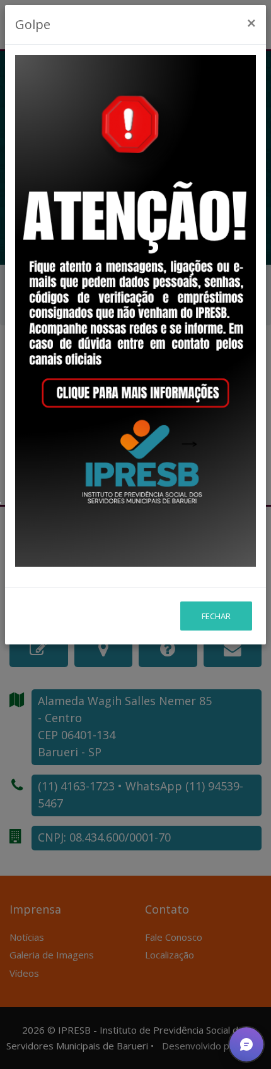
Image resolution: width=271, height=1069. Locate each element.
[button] (246, 1044)
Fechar (216, 616)
